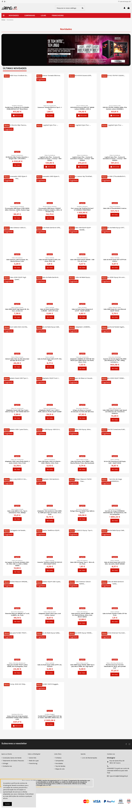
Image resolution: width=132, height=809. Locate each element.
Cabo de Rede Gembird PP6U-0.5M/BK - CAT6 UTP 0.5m (49, 310)
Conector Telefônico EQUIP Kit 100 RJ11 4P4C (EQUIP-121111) (49, 563)
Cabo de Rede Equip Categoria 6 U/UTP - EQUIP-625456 (82, 310)
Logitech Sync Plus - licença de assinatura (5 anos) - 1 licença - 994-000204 (82, 158)
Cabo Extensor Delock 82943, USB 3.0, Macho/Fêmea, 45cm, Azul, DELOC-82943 (82, 615)
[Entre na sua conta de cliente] (124, 8)
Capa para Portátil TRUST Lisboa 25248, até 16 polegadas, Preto (17, 665)
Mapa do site (59, 769)
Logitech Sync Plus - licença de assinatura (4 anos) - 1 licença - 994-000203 (115, 158)
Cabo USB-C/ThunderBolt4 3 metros (114, 208)
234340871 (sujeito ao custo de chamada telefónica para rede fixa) (118, 770)
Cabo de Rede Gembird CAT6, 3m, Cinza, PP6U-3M (50, 260)
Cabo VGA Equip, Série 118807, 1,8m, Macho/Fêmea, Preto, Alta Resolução (82, 462)
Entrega (5, 763)
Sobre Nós (32, 758)
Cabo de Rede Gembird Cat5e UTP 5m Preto (115, 614)
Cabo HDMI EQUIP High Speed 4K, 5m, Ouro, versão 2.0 (17, 310)
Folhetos (58, 758)
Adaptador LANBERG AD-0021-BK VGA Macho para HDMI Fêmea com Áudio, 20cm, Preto (82, 360)
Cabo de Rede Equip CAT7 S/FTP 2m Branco (114, 260)
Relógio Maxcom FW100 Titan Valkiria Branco (82, 511)
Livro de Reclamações (89, 758)
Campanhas (59, 761)
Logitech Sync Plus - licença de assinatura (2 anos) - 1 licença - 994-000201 (50, 158)
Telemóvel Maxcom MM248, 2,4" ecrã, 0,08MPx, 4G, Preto (17, 614)
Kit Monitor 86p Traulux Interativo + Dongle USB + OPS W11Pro (17, 158)
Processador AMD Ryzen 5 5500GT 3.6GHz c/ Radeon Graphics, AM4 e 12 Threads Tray (50, 210)
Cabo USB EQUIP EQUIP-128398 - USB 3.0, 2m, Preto (82, 260)
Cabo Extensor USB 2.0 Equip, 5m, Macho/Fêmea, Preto (17, 260)
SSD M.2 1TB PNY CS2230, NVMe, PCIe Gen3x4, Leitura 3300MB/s (115, 108)
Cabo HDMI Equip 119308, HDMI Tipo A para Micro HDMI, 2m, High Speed (82, 665)
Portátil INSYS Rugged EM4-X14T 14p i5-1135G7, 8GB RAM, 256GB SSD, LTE (50, 717)
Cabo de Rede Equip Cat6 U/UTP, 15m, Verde (49, 359)
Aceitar (7, 804)
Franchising (33, 763)
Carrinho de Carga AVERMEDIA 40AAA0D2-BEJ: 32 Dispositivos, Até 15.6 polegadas (114, 512)
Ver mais (50, 115)
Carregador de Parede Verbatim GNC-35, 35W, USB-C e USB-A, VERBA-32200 (17, 563)
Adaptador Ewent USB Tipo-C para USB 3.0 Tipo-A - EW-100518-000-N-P (17, 411)
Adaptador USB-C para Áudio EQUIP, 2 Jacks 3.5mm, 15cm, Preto (17, 462)
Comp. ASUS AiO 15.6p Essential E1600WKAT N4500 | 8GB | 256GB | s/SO (17, 717)
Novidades (59, 763)
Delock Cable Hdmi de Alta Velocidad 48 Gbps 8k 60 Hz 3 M (17, 359)
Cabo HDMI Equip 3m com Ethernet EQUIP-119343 (115, 310)
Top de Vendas (60, 766)
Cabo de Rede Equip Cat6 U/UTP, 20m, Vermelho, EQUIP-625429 (114, 563)
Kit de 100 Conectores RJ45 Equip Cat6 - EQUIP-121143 (115, 462)
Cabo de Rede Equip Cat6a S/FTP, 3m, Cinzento (49, 665)
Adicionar (18, 115)
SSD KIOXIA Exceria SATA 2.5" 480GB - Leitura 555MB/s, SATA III (82, 108)
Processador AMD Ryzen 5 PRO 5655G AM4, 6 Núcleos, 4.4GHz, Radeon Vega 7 (17, 210)
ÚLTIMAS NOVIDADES (15, 68)
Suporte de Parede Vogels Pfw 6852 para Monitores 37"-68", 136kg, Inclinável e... (114, 360)
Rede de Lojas (34, 761)
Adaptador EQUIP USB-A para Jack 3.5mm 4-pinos (50, 614)
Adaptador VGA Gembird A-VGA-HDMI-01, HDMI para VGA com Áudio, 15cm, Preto (49, 512)
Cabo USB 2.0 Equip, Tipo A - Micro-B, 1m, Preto (82, 563)
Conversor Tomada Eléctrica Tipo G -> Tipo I (50, 108)
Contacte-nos (7, 766)
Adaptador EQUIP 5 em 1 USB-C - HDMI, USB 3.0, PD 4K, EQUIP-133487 (50, 411)
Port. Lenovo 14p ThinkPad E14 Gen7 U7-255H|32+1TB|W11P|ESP (82, 209)
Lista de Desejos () (125, 1)
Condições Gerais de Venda (12, 758)
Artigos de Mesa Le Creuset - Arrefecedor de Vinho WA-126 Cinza (82, 411)
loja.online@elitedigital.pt (118, 776)
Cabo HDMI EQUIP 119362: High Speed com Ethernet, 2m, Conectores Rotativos (115, 411)
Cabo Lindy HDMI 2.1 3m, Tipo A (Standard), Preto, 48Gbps (17, 511)
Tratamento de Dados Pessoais (13, 761)
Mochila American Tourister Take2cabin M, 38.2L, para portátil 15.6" (115, 666)
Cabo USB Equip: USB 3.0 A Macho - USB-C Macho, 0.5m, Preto (49, 462)
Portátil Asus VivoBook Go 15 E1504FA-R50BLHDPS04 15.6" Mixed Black (17, 108)
